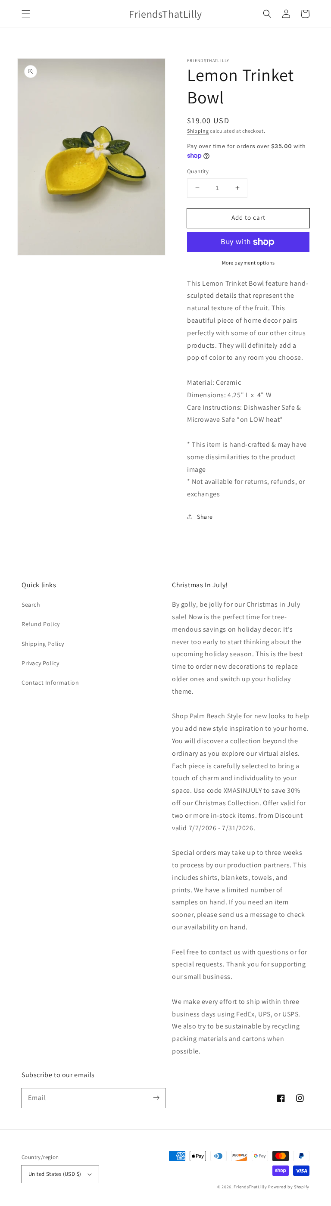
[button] (25, 13)
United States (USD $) (54, 1174)
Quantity (198, 171)
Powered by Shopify (288, 1187)
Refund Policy (41, 624)
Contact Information (50, 682)
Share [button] (205, 516)
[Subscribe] (156, 1097)
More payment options (248, 262)
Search (31, 604)
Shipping (198, 131)
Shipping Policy (43, 644)
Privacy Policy (40, 663)
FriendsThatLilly (250, 1187)
